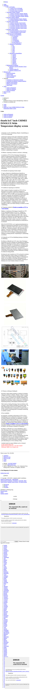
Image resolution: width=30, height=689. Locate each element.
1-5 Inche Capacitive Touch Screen (17, 22)
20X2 (13, 50)
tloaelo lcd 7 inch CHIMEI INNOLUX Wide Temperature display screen (13, 108)
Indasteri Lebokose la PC (15, 70)
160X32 (14, 60)
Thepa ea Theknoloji (11, 75)
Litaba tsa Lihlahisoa (11, 89)
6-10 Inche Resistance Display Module (18, 20)
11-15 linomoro (15, 41)
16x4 (13, 49)
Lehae (4, 4)
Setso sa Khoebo (10, 77)
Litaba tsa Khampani (11, 87)
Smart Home (9, 85)
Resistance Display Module (12, 17)
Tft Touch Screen (23, 482)
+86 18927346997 (12, 463)
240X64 (14, 62)
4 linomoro (14, 38)
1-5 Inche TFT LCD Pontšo (15, 8)
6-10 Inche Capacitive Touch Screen (17, 24)
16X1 (13, 46)
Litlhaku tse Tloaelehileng (15, 44)
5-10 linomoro (15, 40)
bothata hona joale (5, 473)
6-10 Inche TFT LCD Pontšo (16, 9)
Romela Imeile (4, 491)
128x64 (14, 57)
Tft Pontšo (20, 480)
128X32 (14, 56)
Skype (2, 492)
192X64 (14, 61)
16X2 (13, 48)
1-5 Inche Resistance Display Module (18, 18)
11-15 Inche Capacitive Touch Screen (18, 25)
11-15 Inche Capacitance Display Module (18, 16)
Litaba (4, 86)
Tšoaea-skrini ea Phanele (6, 480)
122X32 (14, 54)
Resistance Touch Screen (12, 29)
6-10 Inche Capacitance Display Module (18, 15)
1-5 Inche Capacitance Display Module (18, 13)
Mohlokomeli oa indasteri (12, 65)
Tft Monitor (15, 480)
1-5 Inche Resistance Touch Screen (17, 32)
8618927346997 (4, 493)
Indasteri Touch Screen (12, 482)
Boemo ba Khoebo (10, 73)
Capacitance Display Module (13, 12)
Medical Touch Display (11, 83)
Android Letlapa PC (14, 69)
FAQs (4, 93)
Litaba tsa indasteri (10, 90)
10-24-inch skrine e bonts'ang (16, 11)
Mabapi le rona (6, 71)
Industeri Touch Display (11, 82)
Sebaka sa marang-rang (6, 479)
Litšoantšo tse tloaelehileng (15, 53)
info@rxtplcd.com (11, 464)
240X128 (14, 64)
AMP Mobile (15, 479)
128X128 (14, 58)
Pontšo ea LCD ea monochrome (13, 33)
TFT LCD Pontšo (10, 7)
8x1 (13, 45)
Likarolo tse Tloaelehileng (15, 34)
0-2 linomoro (15, 36)
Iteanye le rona (6, 91)
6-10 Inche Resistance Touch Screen (17, 30)
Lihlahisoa (5, 5)
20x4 (13, 52)
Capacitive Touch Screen (12, 21)
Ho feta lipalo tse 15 (16, 42)
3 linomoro (14, 37)
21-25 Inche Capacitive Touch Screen (18, 26)
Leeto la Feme (9, 74)
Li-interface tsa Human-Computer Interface (16, 81)
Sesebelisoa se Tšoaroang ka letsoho (14, 79)
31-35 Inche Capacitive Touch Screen (18, 28)
